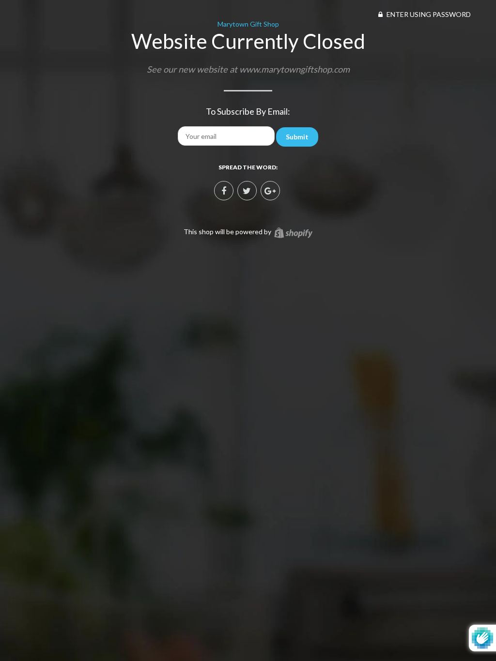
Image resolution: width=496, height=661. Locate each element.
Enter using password (428, 14)
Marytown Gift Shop (248, 24)
